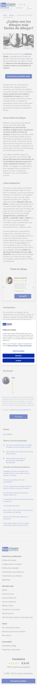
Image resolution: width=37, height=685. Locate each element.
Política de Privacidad (25, 345)
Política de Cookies (12, 345)
